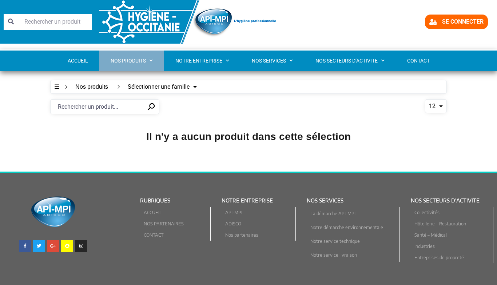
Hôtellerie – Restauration (440, 223)
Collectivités (427, 212)
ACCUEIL (153, 212)
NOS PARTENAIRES (164, 223)
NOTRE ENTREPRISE (198, 61)
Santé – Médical (430, 235)
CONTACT (418, 61)
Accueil (78, 61)
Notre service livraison (333, 255)
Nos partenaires (241, 235)
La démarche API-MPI (332, 213)
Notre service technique (335, 241)
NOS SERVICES (269, 61)
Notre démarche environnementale (346, 227)
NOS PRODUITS (128, 61)
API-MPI (233, 212)
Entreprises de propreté (439, 257)
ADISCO (233, 223)
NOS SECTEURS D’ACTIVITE (346, 61)
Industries (424, 246)
